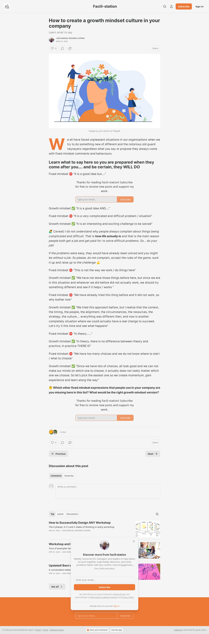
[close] (133, 541)
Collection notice (57, 630)
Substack (178, 630)
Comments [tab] (56, 475)
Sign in (199, 6)
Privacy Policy (127, 597)
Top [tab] (52, 514)
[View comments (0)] (63, 48)
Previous (60, 453)
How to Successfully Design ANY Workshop (80, 522)
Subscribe (183, 6)
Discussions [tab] (72, 514)
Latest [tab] (60, 514)
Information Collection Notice (103, 597)
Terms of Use (119, 594)
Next (150, 453)
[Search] (165, 6)
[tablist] (62, 476)
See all (55, 586)
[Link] (44, 164)
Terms (45, 630)
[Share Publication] (171, 6)
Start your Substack (98, 630)
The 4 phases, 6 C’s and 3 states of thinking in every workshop (81, 526)
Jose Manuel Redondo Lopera (70, 38)
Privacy (38, 630)
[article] (104, 529)
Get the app (116, 630)
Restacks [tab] (69, 475)
